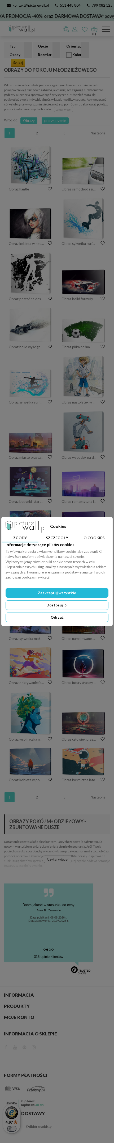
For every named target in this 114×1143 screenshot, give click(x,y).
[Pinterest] (25, 1046)
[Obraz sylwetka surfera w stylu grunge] (84, 218)
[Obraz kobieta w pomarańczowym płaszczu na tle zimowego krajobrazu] (31, 761)
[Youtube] (15, 1046)
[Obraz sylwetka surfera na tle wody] (31, 383)
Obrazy (29, 120)
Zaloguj (75, 29)
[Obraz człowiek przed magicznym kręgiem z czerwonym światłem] (84, 723)
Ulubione (85, 29)
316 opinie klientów (48, 957)
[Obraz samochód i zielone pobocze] (84, 171)
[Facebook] (6, 1046)
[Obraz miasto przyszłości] (31, 443)
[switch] (11, 1129)
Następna (98, 133)
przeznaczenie (55, 120)
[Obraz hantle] (31, 165)
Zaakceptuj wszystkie (57, 592)
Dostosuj (55, 605)
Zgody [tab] (20, 538)
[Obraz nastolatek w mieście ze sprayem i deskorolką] (84, 377)
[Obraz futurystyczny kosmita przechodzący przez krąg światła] (84, 663)
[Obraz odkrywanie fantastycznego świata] (31, 662)
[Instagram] (34, 1046)
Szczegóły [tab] (57, 538)
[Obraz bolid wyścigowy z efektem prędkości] (31, 325)
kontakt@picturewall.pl (31, 5)
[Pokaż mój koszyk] (94, 28)
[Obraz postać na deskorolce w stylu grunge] (31, 273)
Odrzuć (57, 617)
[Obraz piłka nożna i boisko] (84, 330)
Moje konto (19, 1017)
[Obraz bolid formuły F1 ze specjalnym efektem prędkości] (84, 282)
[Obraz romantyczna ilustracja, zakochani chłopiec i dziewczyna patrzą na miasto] (84, 484)
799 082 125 (102, 5)
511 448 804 (70, 5)
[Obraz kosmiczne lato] (84, 761)
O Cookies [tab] (94, 538)
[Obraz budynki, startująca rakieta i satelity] (31, 481)
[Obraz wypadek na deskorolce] (84, 432)
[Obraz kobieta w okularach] (31, 223)
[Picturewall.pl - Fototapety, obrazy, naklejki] (19, 29)
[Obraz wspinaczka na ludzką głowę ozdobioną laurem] (31, 713)
